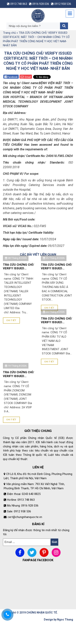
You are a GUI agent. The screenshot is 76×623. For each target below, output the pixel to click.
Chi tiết (11, 320)
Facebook (13, 77)
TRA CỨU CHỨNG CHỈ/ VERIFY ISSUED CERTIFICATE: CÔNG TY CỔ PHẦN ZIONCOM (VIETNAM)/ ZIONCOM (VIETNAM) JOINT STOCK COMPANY (18, 374)
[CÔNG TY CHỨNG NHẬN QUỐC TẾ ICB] (38, 15)
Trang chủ (9, 32)
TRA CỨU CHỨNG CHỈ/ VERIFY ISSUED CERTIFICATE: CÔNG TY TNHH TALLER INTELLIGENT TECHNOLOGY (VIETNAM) (18, 267)
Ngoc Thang (65, 619)
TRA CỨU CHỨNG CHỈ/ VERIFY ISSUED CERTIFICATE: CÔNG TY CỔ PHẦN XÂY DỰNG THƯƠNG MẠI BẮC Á (56, 267)
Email (27, 77)
